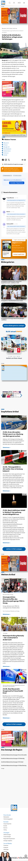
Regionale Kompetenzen (9, 838)
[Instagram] (6, 160)
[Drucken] (25, 160)
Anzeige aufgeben (8, 840)
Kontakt (5, 825)
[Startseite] (4, 2)
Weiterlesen (6, 447)
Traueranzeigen (7, 836)
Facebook (6, 845)
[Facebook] (3, 160)
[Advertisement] (14, 784)
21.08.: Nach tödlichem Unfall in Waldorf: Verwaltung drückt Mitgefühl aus (14, 512)
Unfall (5, 155)
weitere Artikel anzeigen (14, 549)
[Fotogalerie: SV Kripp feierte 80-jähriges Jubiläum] (14, 310)
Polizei (6, 145)
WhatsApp (6, 849)
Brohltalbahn (7, 149)
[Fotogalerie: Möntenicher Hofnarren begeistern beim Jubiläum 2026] (14, 273)
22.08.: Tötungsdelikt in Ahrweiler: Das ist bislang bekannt (13, 469)
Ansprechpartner (7, 823)
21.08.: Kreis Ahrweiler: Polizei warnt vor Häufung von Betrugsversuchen (13, 434)
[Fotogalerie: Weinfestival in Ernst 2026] (14, 292)
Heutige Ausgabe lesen (18, 254)
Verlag (5, 829)
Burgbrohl (6, 147)
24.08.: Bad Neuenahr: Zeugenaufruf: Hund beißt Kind (13, 691)
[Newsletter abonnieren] (19, 3)
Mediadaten (6, 817)
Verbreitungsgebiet (8, 819)
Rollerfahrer (7, 151)
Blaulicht (6, 143)
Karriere (5, 827)
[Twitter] (9, 160)
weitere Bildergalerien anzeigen (14, 325)
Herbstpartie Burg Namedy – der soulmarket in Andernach (13, 638)
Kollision (6, 153)
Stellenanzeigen (7, 834)
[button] (2, 395)
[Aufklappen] (25, 855)
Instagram (6, 847)
